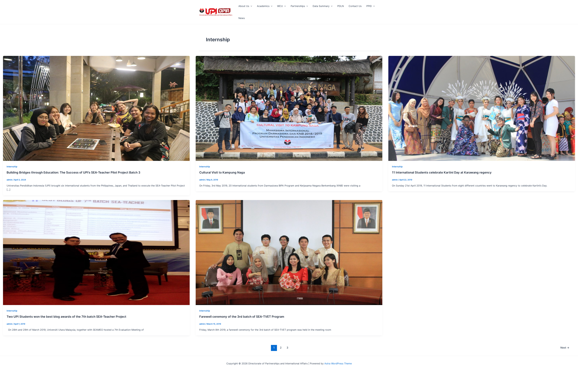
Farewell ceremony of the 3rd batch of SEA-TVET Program (241, 316)
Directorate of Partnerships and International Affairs (215, 15)
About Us (243, 6)
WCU (280, 6)
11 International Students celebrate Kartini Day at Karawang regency (442, 172)
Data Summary (321, 6)
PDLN (340, 6)
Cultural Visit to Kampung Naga (222, 172)
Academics (263, 6)
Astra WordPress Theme (338, 363)
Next (564, 347)
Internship (12, 166)
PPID (369, 6)
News (241, 18)
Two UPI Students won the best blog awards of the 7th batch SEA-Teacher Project (66, 316)
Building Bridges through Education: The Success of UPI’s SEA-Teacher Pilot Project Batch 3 (73, 172)
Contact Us (355, 6)
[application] (250, 6)
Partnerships (298, 6)
